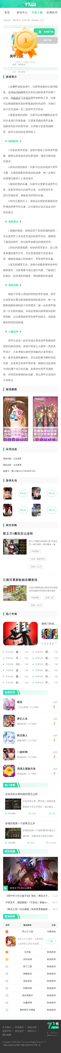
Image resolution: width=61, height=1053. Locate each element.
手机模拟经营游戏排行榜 (19, 658)
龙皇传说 (27, 981)
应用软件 (52, 12)
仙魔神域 (27, 1002)
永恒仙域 (27, 959)
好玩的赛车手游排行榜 (19, 682)
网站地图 (6, 1035)
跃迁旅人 (22, 735)
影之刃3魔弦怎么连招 (18, 533)
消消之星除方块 (26, 768)
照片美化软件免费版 (48, 652)
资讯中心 (22, 12)
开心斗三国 (27, 931)
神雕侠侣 (27, 974)
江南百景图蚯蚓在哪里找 (20, 579)
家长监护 (19, 1031)
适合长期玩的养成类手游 (19, 670)
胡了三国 (27, 966)
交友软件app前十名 (48, 664)
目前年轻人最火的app (48, 676)
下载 (51, 941)
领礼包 (23, 493)
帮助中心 (32, 1031)
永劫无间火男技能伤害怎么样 (21, 794)
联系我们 (19, 1027)
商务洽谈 (32, 1027)
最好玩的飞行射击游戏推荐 (19, 676)
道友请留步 (27, 995)
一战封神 (22, 752)
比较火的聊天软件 (48, 670)
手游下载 (37, 12)
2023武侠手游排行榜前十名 (19, 664)
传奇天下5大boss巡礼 (21, 888)
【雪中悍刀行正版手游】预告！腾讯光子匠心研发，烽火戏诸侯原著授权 (28, 896)
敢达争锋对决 (50, 643)
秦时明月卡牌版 (27, 1010)
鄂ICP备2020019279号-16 (28, 1045)
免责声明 (6, 1031)
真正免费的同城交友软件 (48, 658)
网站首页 (16, 20)
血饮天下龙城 (52, 643)
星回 (19, 702)
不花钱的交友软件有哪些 (48, 682)
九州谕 (27, 952)
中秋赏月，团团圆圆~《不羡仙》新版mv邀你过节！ (28, 902)
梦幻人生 (22, 718)
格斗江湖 (44, 643)
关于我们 (6, 1027)
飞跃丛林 (55, 643)
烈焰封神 (27, 988)
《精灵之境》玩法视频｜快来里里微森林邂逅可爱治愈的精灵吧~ (28, 909)
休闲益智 (35, 20)
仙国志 (47, 643)
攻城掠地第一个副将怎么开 (20, 823)
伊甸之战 (42, 643)
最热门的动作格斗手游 (50, 623)
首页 (7, 12)
